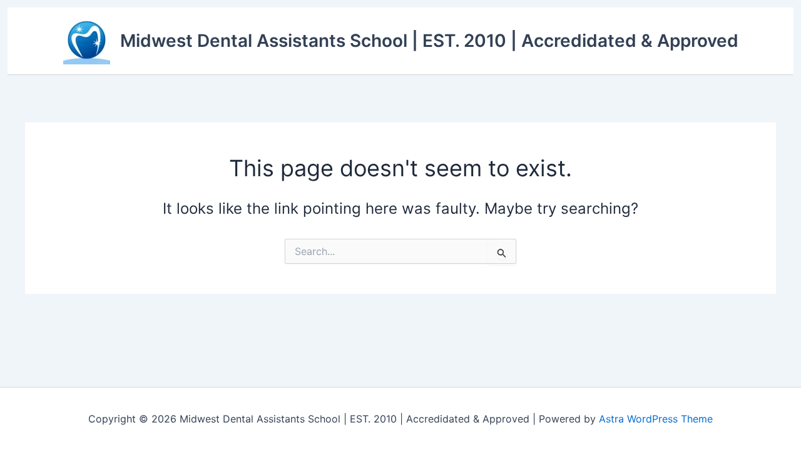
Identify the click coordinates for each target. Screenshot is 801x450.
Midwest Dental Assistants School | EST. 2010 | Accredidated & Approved (429, 40)
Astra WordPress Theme (656, 418)
